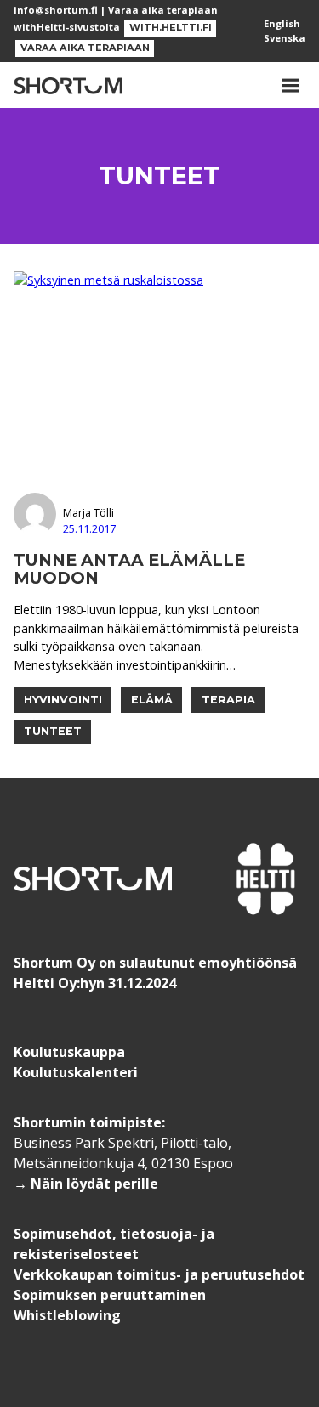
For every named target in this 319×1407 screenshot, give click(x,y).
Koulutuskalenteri (76, 1072)
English (282, 23)
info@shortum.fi (56, 9)
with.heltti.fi (170, 27)
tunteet (53, 731)
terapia (228, 699)
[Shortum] (68, 85)
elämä (152, 699)
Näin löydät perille (94, 1183)
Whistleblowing (67, 1315)
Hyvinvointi (63, 699)
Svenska (284, 37)
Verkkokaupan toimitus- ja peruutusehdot (159, 1274)
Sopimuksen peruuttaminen (110, 1295)
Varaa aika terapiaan (85, 48)
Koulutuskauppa (69, 1052)
